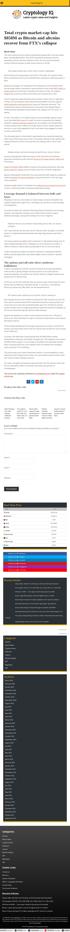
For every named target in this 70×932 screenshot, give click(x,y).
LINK (14, 185)
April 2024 (8, 717)
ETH (12, 139)
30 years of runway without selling (47, 159)
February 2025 (10, 684)
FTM (13, 156)
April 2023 (8, 756)
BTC (12, 75)
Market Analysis (10, 658)
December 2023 (10, 730)
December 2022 (10, 769)
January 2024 (9, 726)
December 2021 (10, 809)
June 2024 (8, 710)
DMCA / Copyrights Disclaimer (12, 882)
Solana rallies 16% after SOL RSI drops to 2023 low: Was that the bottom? (27, 898)
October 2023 (9, 736)
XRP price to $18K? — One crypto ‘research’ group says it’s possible (25, 904)
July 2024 (8, 707)
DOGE (14, 167)
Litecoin (7, 655)
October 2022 (9, 776)
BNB (24, 241)
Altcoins (7, 642)
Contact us (6, 872)
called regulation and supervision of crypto (21, 104)
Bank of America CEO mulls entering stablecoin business (10, 413)
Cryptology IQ (36, 3)
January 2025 (9, 687)
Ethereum (8, 652)
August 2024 (9, 703)
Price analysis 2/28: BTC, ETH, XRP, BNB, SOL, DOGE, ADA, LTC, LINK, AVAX (22, 413)
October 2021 (9, 815)
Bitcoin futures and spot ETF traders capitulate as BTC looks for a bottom (27, 911)
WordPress (31, 926)
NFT (6, 661)
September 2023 (10, 740)
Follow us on (16, 554)
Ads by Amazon (62, 390)
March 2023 (9, 759)
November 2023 (10, 733)
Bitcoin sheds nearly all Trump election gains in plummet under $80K (34, 413)
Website (7, 478)
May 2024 (8, 713)
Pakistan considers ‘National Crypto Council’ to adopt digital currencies (47, 413)
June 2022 (8, 789)
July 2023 (8, 746)
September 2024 (10, 700)
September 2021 (10, 818)
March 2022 (9, 799)
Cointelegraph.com (42, 374)
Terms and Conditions (9, 888)
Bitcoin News (9, 51)
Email (7, 468)
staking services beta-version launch (51, 185)
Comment (8, 434)
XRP (52, 230)
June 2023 (8, 749)
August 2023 (9, 743)
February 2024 (10, 723)
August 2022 (9, 782)
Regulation (8, 665)
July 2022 (8, 785)
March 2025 (9, 681)
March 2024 (9, 720)
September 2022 (10, 779)
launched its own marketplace (22, 177)
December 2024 (10, 690)
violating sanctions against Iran (24, 123)
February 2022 (10, 802)
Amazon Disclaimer (8, 879)
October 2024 (9, 697)
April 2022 (8, 795)
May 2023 (8, 753)
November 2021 (10, 812)
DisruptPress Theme (42, 926)
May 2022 (8, 792)
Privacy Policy (6, 885)
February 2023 (10, 762)
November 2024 (10, 694)
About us (5, 875)
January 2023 (9, 766)
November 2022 (10, 772)
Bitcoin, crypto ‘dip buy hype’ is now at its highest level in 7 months (25, 908)
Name (7, 457)
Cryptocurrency (10, 648)
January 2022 (9, 805)
